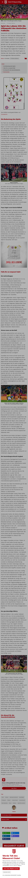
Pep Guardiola (4, 803)
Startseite (3, 23)
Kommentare (6, 71)
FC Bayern (4, 800)
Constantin (4, 114)
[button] (6, 833)
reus (10, 803)
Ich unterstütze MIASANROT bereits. (12, 875)
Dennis (2, 58)
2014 (3, 797)
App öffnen (14, 788)
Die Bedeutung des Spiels (9, 66)
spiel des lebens (21, 803)
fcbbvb (8, 800)
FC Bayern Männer (11, 23)
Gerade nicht (7, 872)
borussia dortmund (14, 797)
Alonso (6, 797)
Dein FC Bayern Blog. (15, 2)
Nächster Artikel (5, 819)
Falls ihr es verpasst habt (9, 68)
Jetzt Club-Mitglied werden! (11, 868)
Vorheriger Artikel (7, 815)
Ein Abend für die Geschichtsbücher (11, 70)
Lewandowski (22, 800)
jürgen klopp (15, 800)
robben (14, 803)
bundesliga (21, 797)
